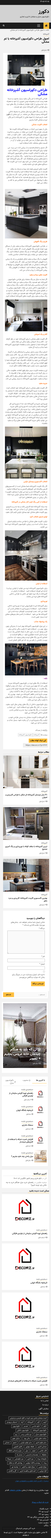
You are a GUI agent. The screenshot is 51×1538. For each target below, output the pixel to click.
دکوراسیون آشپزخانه (25, 735)
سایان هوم (16, 1438)
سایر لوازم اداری (41, 1442)
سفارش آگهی (44, 1408)
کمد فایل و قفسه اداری (28, 1471)
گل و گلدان (12, 1471)
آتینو (45, 1422)
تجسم (26, 1426)
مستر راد (19, 1454)
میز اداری (30, 1459)
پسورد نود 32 (44, 1514)
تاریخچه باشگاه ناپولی (24, 1110)
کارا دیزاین (43, 1471)
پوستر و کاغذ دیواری (33, 1463)
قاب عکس (43, 1450)
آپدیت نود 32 (44, 1511)
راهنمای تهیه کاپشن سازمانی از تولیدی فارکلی (21, 1094)
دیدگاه (42, 928)
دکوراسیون (16, 1426)
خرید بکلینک (44, 1508)
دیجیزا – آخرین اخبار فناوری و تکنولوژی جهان (32, 1481)
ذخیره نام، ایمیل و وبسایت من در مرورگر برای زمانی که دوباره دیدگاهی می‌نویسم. (28, 976)
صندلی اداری (42, 1446)
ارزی (10, 1532)
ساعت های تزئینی (40, 1438)
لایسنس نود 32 (43, 1520)
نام (43, 956)
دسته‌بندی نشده (27, 1089)
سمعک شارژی (27, 1125)
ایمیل (42, 964)
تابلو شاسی (36, 1426)
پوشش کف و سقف (15, 1463)
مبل (27, 1450)
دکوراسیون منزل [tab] (9, 1082)
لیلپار (34, 1450)
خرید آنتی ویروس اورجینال (25, 1528)
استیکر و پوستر (12, 1422)
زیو (16, 1434)
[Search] (3, 25)
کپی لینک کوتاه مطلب (38, 740)
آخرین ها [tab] (39, 1080)
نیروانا (9, 1459)
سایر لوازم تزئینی (26, 1442)
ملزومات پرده (42, 1459)
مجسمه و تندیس (32, 1454)
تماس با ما (45, 1400)
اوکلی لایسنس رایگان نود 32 (38, 1517)
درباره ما (45, 1404)
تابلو (45, 1426)
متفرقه (44, 1454)
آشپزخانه (46, 34)
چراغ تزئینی (43, 1467)
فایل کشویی (18, 1446)
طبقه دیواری (30, 1446)
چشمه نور (15, 1467)
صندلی (7, 1442)
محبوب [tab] (25, 1080)
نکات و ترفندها (35, 1048)
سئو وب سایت (43, 1522)
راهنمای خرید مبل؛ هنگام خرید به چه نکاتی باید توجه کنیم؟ (26, 1184)
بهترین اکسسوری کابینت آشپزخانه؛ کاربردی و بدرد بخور (27, 899)
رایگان (46, 1525)
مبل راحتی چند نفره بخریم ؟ (22, 1156)
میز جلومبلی (19, 1459)
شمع (15, 1442)
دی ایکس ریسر (26, 1434)
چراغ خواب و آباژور (28, 1467)
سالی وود (27, 1438)
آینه (22, 1422)
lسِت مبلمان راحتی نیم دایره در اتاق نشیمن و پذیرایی (28, 1418)
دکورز (44, 12)
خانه (47, 30)
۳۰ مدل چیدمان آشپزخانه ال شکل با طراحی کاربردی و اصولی (26, 796)
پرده (45, 1463)
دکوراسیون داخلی (23, 1430)
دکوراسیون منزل (41, 1434)
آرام (38, 1422)
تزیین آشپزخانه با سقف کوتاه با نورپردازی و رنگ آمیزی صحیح (26, 848)
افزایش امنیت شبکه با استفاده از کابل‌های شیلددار (20, 1141)
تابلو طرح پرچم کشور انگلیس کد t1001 (28, 1178)
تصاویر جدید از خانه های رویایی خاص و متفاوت (23, 1056)
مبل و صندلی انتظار (15, 1450)
